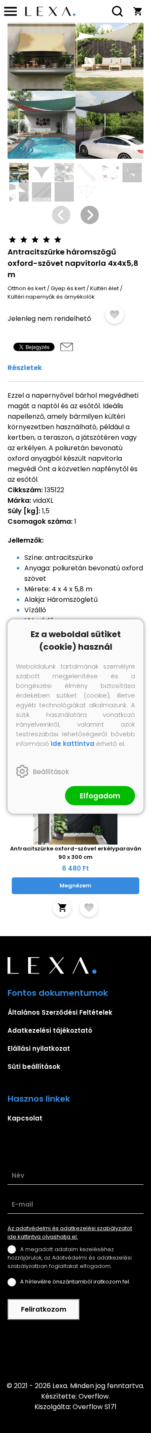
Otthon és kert (27, 288)
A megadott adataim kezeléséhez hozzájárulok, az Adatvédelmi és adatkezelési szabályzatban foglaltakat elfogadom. (70, 1257)
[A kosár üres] (137, 11)
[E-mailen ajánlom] (66, 347)
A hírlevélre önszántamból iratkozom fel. (75, 1282)
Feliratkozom (43, 1309)
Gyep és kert (68, 288)
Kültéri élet (104, 288)
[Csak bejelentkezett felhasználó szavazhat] (12, 239)
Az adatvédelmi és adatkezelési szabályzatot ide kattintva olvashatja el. (70, 1232)
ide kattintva (72, 743)
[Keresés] (117, 11)
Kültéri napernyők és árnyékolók (51, 297)
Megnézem (75, 886)
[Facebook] (75, 1350)
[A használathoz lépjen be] (114, 314)
